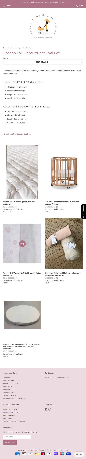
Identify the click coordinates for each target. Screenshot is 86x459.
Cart (81, 6)
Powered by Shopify (60, 450)
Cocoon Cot (7, 418)
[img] (8, 207)
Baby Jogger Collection (11, 409)
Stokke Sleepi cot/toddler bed (14, 421)
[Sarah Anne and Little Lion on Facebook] (46, 410)
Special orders (8, 380)
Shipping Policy (9, 392)
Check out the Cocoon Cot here (17, 134)
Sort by (6, 58)
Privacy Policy (8, 386)
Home (5, 48)
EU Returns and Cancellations (14, 398)
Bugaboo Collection (10, 412)
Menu (8, 6)
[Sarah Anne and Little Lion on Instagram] (49, 410)
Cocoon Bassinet (9, 415)
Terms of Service (9, 395)
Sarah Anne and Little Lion (42, 450)
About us (6, 377)
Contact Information (10, 383)
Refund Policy (8, 389)
